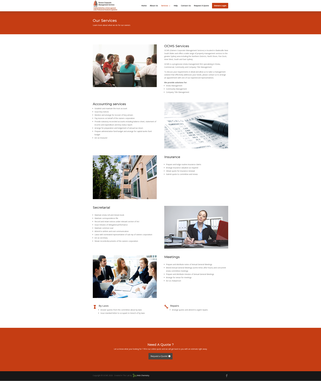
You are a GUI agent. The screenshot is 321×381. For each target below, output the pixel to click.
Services (164, 5)
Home (144, 5)
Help (176, 5)
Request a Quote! (159, 356)
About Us (154, 5)
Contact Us (186, 5)
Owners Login (220, 5)
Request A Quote (201, 5)
